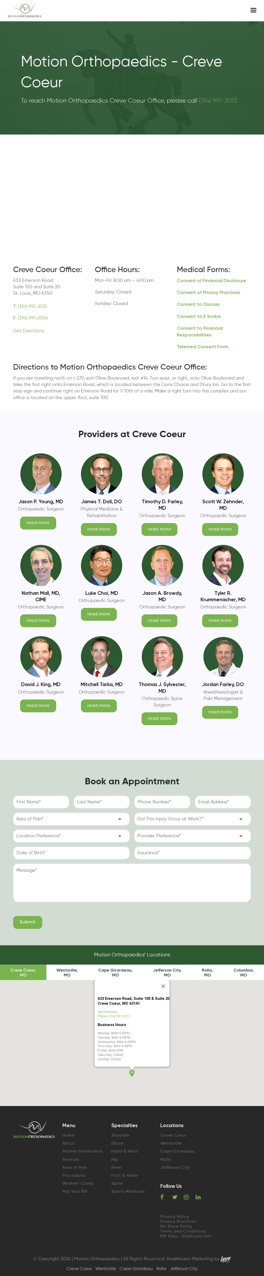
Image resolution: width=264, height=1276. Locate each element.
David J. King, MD (41, 684)
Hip (114, 1160)
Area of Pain (75, 1168)
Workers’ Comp (78, 1184)
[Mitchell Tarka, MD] (101, 674)
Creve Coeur (173, 1136)
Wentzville (171, 1144)
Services (70, 1160)
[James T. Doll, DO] (101, 491)
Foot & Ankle (124, 1176)
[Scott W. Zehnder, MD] (223, 491)
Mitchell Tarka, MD (102, 684)
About (68, 1144)
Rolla (165, 1160)
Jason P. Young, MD (41, 502)
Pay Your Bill (75, 1192)
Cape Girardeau (177, 1151)
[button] (132, 1073)
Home (68, 1136)
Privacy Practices (178, 1222)
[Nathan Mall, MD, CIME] (41, 582)
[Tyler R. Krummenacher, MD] (223, 582)
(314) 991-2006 (32, 318)
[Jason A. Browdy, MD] (162, 582)
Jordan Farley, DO (223, 684)
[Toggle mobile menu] (253, 10)
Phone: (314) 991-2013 (114, 1016)
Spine (117, 1184)
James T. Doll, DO (101, 502)
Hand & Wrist (125, 1151)
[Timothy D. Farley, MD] (162, 491)
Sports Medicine (128, 1192)
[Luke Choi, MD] (101, 582)
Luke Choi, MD (101, 593)
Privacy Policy (174, 1217)
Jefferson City (174, 1168)
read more (38, 523)
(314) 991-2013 (218, 101)
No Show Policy (176, 1227)
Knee (116, 1168)
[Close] (163, 986)
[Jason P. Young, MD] (41, 491)
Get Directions (28, 331)
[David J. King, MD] (41, 674)
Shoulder (120, 1136)
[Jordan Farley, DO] (223, 674)
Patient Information (82, 1151)
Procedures (74, 1176)
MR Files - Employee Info (185, 1236)
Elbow (117, 1144)
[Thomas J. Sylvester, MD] (162, 674)
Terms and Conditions (183, 1231)
